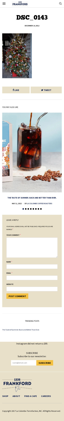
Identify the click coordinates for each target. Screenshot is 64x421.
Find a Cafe (30, 396)
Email (8, 273)
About (16, 396)
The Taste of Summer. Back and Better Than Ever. (32, 197)
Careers (46, 396)
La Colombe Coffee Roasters (39, 203)
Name (8, 262)
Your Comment (12, 235)
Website (9, 284)
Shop (5, 396)
